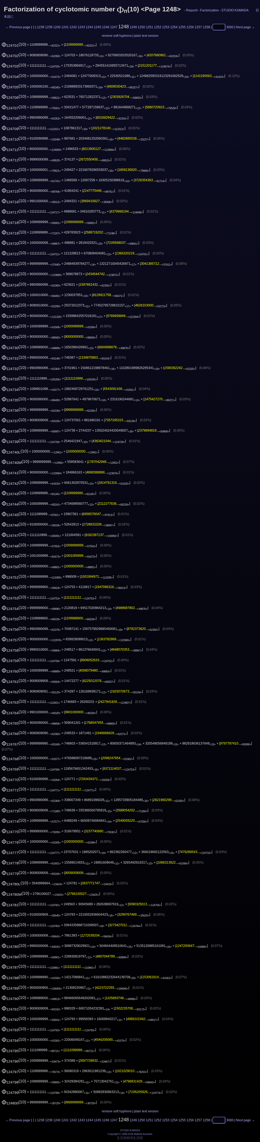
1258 (206, 27)
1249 (133, 27)
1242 (73, 27)
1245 (97, 27)
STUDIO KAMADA (234, 10)
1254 (174, 27)
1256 (190, 27)
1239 (48, 27)
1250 (141, 27)
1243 (81, 27)
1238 (40, 27)
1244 (89, 27)
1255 (182, 27)
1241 (65, 27)
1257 (198, 27)
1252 (157, 27)
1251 (149, 27)
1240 (57, 27)
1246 (105, 27)
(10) (14, 44)
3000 (230, 27)
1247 (113, 27)
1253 (165, 27)
